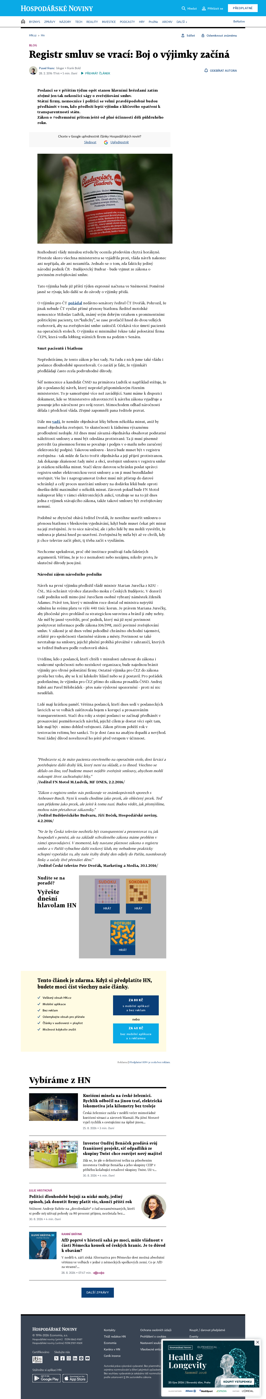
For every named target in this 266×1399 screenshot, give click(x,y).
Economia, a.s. (59, 1335)
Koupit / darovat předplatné (207, 1330)
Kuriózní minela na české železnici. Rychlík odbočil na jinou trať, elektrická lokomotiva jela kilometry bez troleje (122, 1101)
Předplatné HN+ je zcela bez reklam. (149, 1062)
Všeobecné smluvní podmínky (159, 1349)
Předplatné (243, 8)
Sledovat (90, 142)
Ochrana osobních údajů (155, 1330)
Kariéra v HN (112, 1349)
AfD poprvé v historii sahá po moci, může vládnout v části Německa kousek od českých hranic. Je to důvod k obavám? (113, 1246)
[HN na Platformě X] (56, 1358)
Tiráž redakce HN (115, 1336)
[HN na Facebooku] (62, 1358)
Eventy (194, 1336)
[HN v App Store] (75, 1378)
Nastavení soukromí (152, 1343)
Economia (110, 1343)
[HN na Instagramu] (69, 1358)
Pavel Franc (47, 68)
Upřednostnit (120, 142)
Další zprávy (97, 1292)
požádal (75, 303)
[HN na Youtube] (87, 1358)
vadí (56, 421)
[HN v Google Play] (46, 1378)
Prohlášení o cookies (153, 1336)
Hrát (107, 908)
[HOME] (23, 22)
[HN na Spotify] (81, 1358)
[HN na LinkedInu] (75, 1358)
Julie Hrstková (40, 1190)
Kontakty (109, 1330)
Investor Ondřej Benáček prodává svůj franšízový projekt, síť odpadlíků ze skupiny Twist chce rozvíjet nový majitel (122, 1149)
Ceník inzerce (112, 1356)
